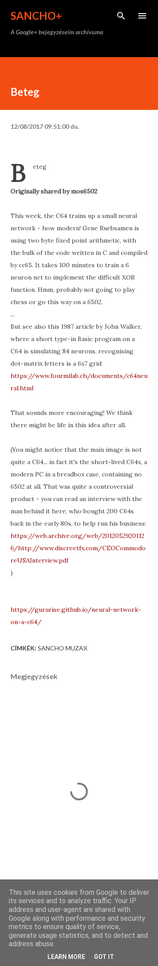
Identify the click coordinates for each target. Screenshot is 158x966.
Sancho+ (36, 15)
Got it (104, 956)
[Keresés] (121, 16)
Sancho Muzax (62, 648)
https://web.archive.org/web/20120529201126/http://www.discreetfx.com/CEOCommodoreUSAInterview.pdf (78, 548)
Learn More (66, 956)
